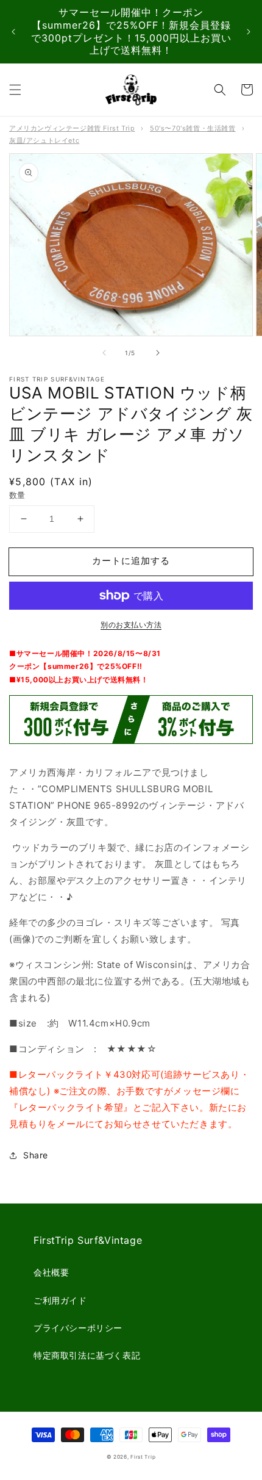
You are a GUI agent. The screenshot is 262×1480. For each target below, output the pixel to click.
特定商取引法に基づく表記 (87, 1355)
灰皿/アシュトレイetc (44, 140)
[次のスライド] (248, 31)
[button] (15, 89)
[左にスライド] (104, 352)
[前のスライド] (13, 31)
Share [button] (35, 1155)
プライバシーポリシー (78, 1328)
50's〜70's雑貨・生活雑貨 (193, 128)
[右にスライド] (157, 352)
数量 (17, 495)
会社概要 (51, 1272)
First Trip (142, 1457)
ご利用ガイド (60, 1300)
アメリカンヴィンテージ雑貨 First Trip (72, 128)
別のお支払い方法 (131, 624)
